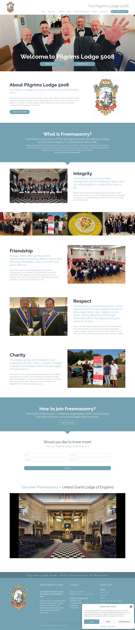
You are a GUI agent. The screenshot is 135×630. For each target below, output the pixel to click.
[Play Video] (67, 525)
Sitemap (64, 625)
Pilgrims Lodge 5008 (84, 594)
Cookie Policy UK (44, 625)
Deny (108, 621)
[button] (131, 607)
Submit (67, 468)
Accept (91, 621)
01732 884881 (79, 592)
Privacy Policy (111, 626)
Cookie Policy (103, 626)
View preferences (124, 621)
